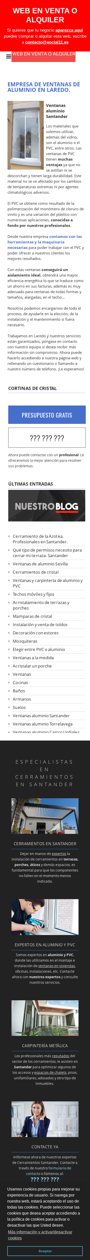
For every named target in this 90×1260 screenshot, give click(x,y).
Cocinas (20, 682)
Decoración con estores (35, 633)
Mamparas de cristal (32, 616)
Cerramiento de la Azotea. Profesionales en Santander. (40, 539)
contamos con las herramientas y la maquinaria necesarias (45, 242)
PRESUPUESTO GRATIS (47, 415)
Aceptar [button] (45, 1251)
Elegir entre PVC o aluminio (39, 649)
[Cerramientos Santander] (47, 60)
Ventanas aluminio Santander (41, 715)
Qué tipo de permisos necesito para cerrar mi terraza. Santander (47, 552)
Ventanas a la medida (33, 657)
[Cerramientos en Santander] (45, 832)
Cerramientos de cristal (35, 572)
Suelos (19, 707)
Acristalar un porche (32, 666)
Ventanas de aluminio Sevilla (40, 564)
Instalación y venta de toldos (40, 624)
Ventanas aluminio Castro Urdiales (46, 732)
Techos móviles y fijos (33, 594)
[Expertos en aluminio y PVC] (45, 933)
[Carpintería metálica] (45, 1034)
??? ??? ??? (47, 438)
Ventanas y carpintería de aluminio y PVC (48, 583)
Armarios (22, 699)
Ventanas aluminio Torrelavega (42, 724)
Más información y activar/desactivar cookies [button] (40, 1235)
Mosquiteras (25, 641)
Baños (19, 691)
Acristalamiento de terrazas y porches (41, 605)
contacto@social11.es (46, 42)
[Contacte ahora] (45, 1135)
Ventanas (22, 674)
